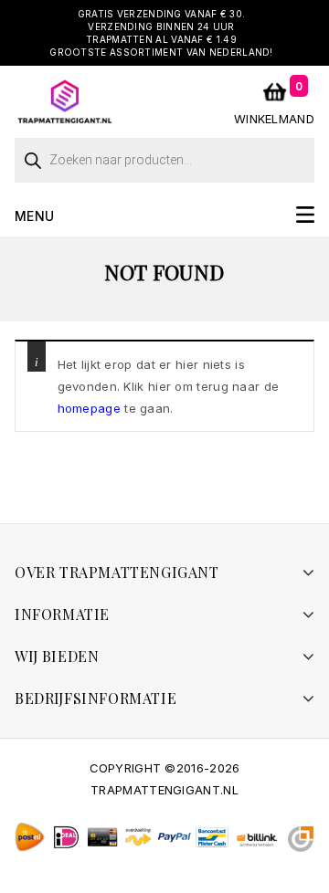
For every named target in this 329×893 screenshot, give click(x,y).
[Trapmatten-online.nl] (65, 100)
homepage (89, 408)
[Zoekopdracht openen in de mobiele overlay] (164, 156)
